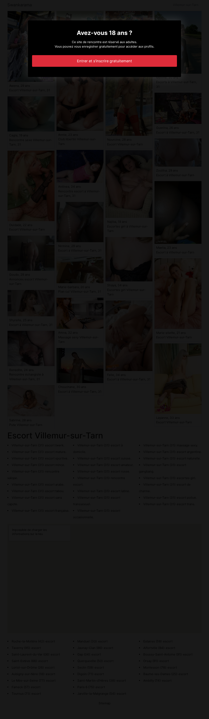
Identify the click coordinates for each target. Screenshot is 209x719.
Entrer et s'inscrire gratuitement (104, 61)
